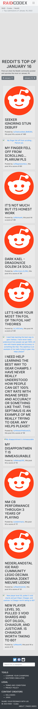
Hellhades (10, 695)
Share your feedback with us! (15, 701)
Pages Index (31, 706)
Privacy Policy (12, 688)
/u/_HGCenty (18, 328)
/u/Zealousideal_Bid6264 (22, 132)
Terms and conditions (16, 685)
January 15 (29, 78)
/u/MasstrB (17, 645)
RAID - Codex (7, 8)
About (21, 706)
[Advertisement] (19, 39)
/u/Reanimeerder (19, 587)
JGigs (8, 697)
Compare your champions (17, 676)
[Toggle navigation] (33, 3)
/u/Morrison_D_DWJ (20, 271)
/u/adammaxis (18, 522)
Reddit (16, 8)
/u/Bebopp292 (18, 460)
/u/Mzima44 (17, 217)
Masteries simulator (15, 678)
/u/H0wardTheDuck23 (21, 431)
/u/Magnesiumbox (20, 164)
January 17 (9, 78)
